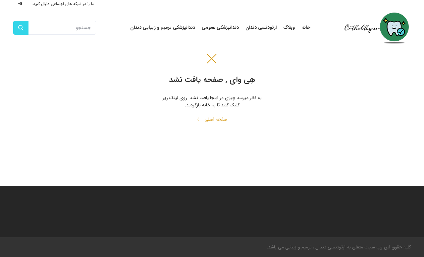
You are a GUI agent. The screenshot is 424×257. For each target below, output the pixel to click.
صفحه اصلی (212, 119)
